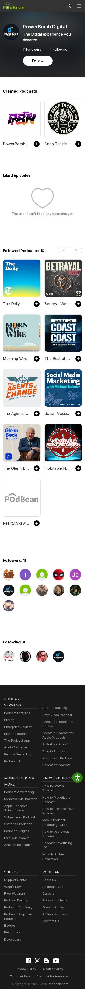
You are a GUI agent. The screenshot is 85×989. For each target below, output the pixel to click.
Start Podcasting (54, 708)
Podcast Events (15, 900)
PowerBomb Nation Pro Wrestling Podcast (16, 143)
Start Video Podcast (57, 715)
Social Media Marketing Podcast (57, 413)
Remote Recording (17, 754)
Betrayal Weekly (57, 303)
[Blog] (46, 960)
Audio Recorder (15, 747)
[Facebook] (28, 960)
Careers (48, 893)
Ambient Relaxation (18, 845)
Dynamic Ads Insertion (20, 799)
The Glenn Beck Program (16, 468)
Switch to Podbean (18, 824)
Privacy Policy (26, 969)
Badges (10, 925)
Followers (32, 49)
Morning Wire (15, 358)
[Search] (69, 6)
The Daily (11, 303)
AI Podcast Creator (56, 744)
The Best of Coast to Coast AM (57, 358)
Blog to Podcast (54, 751)
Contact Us (50, 921)
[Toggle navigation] (79, 6)
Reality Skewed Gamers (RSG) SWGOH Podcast (16, 523)
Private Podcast (15, 733)
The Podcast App (17, 740)
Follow (38, 60)
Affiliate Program (54, 914)
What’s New (13, 886)
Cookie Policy (53, 969)
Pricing (9, 720)
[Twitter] (37, 960)
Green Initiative (53, 907)
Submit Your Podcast (19, 817)
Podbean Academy (18, 907)
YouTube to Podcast (57, 758)
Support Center (15, 880)
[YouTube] (56, 960)
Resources (12, 932)
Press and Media (54, 900)
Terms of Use (20, 976)
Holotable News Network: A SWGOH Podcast (57, 468)
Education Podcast (56, 765)
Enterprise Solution (18, 727)
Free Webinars (15, 893)
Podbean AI (12, 761)
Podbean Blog (52, 886)
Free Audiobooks (16, 838)
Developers (12, 939)
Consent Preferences (52, 976)
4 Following (58, 49)
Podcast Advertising (19, 792)
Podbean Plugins (16, 831)
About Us (49, 880)
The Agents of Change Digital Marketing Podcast (16, 413)
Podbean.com (58, 984)
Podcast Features (17, 713)
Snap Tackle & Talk (57, 143)
